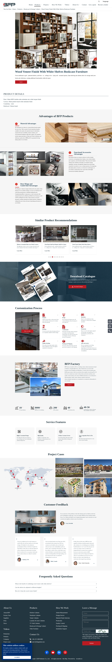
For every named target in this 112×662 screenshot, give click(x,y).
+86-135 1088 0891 (37, 639)
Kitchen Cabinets (34, 612)
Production (7, 634)
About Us (69, 384)
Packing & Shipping (61, 626)
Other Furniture (34, 629)
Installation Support (61, 629)
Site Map (64, 658)
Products (6, 636)
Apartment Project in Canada (64, 474)
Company (6, 639)
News (5, 623)
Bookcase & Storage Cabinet (38, 626)
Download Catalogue (78, 286)
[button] (17, 59)
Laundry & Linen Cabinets (37, 620)
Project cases (7, 642)
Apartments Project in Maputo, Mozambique (68, 494)
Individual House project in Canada (94, 494)
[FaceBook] (47, 653)
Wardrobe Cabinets (35, 615)
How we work (27, 331)
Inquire (21, 82)
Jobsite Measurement (62, 612)
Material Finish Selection (63, 618)
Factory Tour (7, 615)
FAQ (5, 620)
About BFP (7, 612)
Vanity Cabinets (34, 618)
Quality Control (60, 623)
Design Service (60, 615)
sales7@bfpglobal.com (38, 642)
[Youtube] (53, 653)
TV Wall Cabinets (35, 623)
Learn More (19, 250)
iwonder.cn (79, 658)
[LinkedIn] (59, 653)
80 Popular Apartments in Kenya (93, 474)
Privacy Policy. (96, 638)
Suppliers (6, 618)
